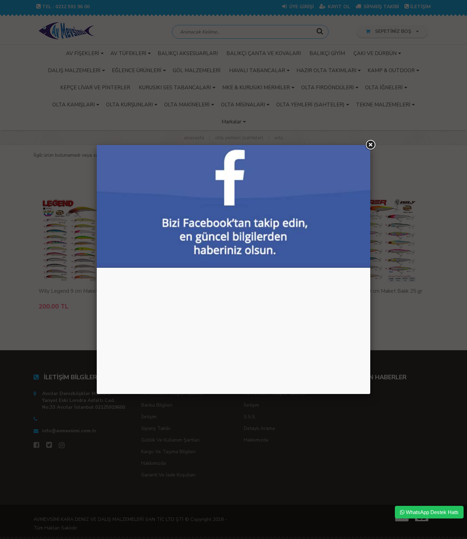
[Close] (370, 145)
